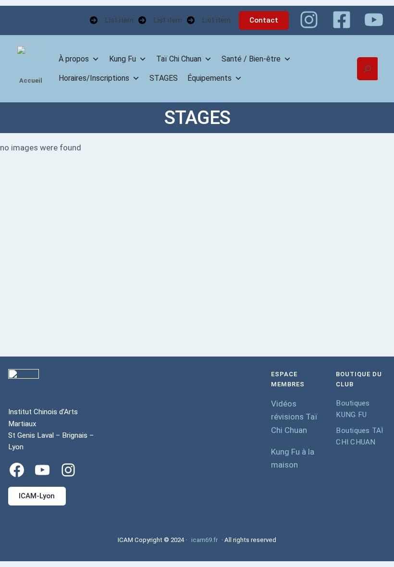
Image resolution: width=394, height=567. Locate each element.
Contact (263, 20)
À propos (74, 58)
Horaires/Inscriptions (94, 78)
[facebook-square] (342, 20)
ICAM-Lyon (37, 496)
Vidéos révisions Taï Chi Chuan (294, 417)
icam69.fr (204, 539)
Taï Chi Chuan (178, 58)
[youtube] (374, 20)
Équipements (209, 78)
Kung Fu (122, 58)
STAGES (163, 78)
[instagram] (309, 20)
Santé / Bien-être (251, 58)
